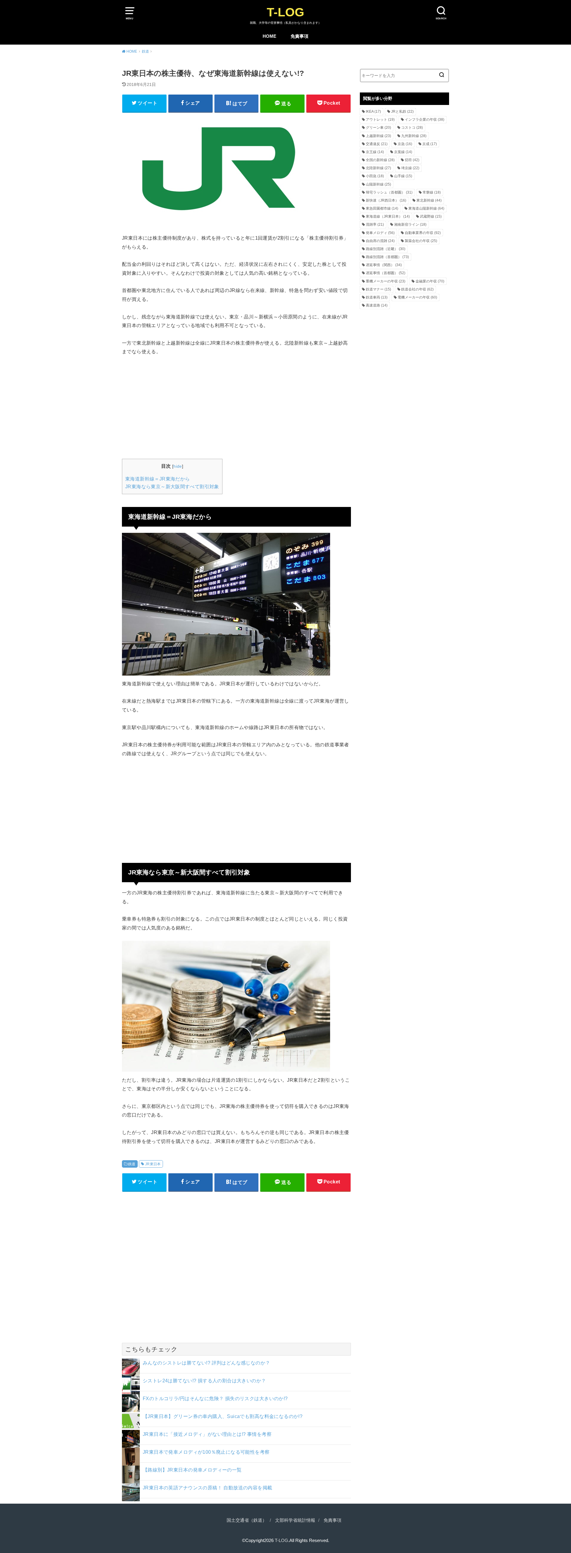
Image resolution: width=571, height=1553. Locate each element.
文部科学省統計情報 (295, 1520)
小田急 (375, 176)
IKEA (373, 111)
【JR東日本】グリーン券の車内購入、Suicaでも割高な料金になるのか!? (222, 1416)
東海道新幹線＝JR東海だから (157, 478)
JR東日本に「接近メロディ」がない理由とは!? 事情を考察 (207, 1434)
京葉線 (403, 152)
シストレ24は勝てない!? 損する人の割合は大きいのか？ (204, 1380)
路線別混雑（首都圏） (387, 257)
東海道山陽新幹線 (426, 208)
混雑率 (375, 224)
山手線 (403, 176)
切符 (412, 160)
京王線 (375, 152)
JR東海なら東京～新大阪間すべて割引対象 (172, 486)
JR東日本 (153, 1164)
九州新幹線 (413, 136)
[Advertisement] (236, 406)
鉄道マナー (378, 289)
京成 (429, 144)
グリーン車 (378, 127)
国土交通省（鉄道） (247, 1520)
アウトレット (380, 119)
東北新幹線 (429, 200)
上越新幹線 (378, 136)
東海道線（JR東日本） (388, 216)
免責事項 (299, 36)
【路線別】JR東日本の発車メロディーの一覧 (192, 1469)
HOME (269, 36)
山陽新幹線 (378, 184)
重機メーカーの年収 (385, 281)
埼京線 (410, 168)
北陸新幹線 (378, 168)
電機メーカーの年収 (417, 297)
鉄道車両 (377, 297)
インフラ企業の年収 (424, 119)
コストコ (412, 127)
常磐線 (432, 192)
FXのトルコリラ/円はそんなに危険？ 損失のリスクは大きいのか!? (215, 1398)
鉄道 (132, 1164)
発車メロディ (380, 233)
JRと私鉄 (402, 111)
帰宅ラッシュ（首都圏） (389, 192)
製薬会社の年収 (421, 241)
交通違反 (377, 144)
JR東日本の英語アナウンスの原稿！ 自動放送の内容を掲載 (207, 1487)
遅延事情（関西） (384, 265)
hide (177, 466)
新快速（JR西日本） (386, 200)
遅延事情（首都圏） (385, 273)
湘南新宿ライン (410, 224)
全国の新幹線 (380, 160)
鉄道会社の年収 (417, 289)
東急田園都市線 (382, 208)
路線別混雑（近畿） (385, 249)
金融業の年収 (429, 281)
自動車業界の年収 (423, 233)
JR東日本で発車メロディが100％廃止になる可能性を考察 (206, 1452)
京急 (405, 144)
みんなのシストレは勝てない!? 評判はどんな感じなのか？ (206, 1362)
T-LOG (285, 12)
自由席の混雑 (380, 241)
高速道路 (377, 305)
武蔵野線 (431, 216)
